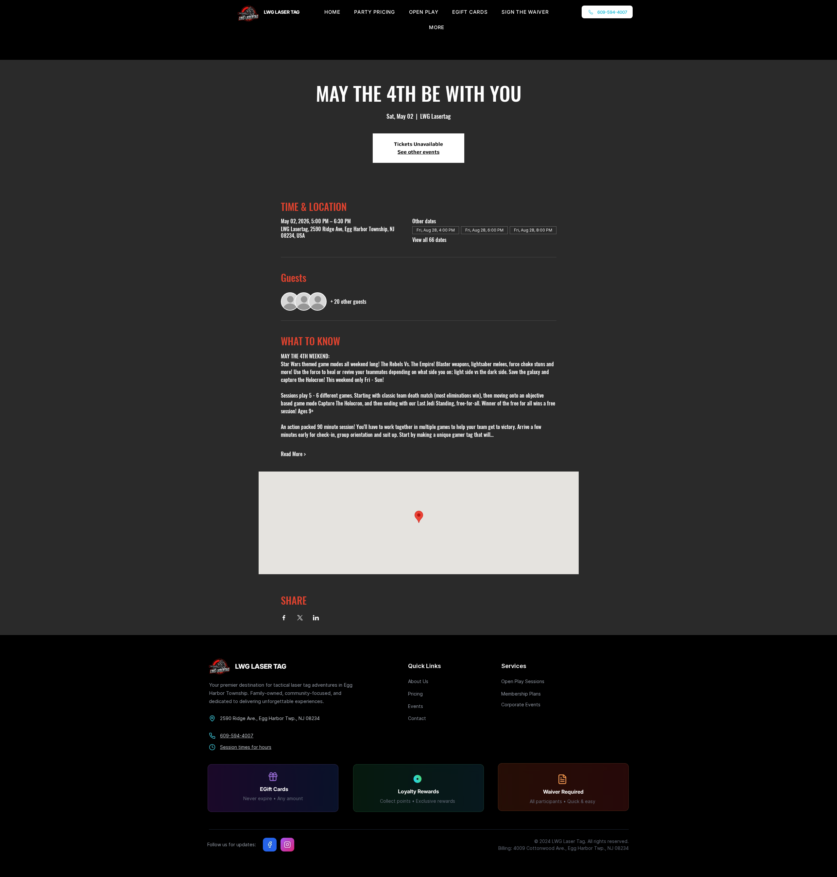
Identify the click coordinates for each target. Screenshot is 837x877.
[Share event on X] (300, 617)
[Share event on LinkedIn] (316, 617)
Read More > (293, 453)
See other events (418, 152)
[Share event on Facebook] (284, 617)
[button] (437, 27)
